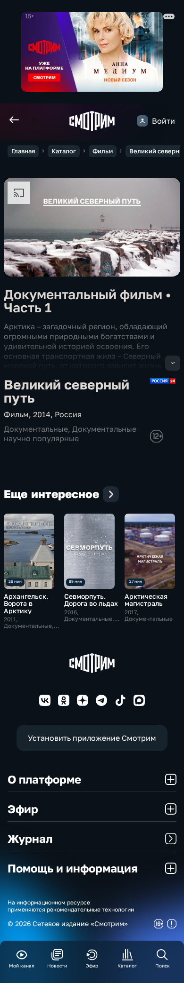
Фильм (102, 151)
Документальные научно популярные (70, 433)
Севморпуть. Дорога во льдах (91, 599)
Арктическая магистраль (146, 599)
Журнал (30, 838)
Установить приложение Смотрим (92, 738)
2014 (41, 414)
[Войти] (142, 121)
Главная (23, 151)
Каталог (63, 151)
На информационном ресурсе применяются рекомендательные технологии (71, 905)
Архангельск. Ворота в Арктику (26, 603)
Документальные (36, 429)
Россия (68, 414)
